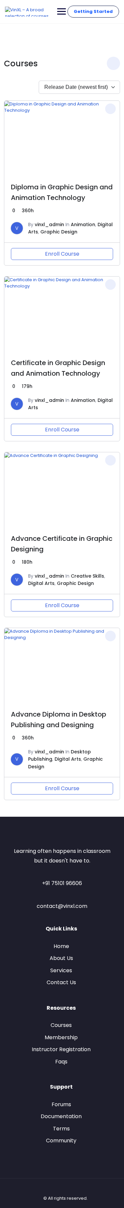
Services (61, 970)
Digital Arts (41, 583)
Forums (61, 1104)
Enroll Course (62, 254)
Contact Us (61, 982)
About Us (61, 958)
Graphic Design (58, 231)
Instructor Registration (61, 1049)
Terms (61, 1128)
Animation (83, 224)
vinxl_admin (49, 224)
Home (61, 946)
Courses (61, 1025)
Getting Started (93, 11)
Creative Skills (87, 576)
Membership (61, 1037)
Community (61, 1140)
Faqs (61, 1061)
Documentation (61, 1116)
